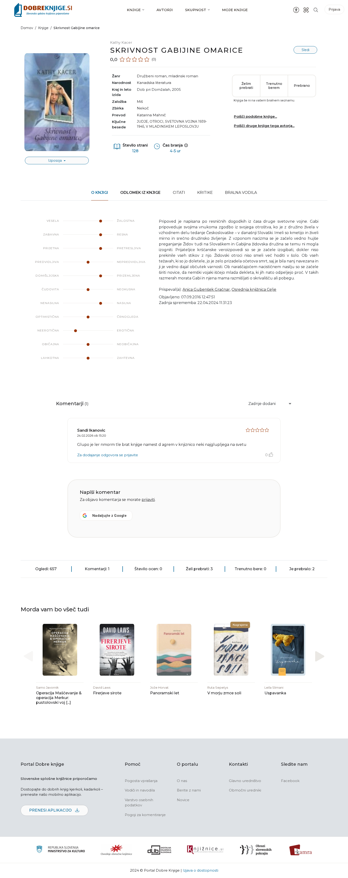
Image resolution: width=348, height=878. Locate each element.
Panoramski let (164, 693)
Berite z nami (189, 790)
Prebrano (302, 85)
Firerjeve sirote (107, 693)
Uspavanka (275, 693)
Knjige (134, 10)
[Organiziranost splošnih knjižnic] (116, 850)
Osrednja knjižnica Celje (254, 289)
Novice (183, 800)
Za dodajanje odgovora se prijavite (107, 455)
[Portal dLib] (160, 850)
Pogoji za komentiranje (145, 815)
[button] (319, 656)
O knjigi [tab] (99, 192)
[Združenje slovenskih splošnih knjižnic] (205, 850)
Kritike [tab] (205, 192)
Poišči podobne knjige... (255, 116)
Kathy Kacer (121, 42)
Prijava (334, 9)
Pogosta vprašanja (141, 780)
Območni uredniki (245, 790)
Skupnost (195, 10)
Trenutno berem (274, 86)
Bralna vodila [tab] (241, 192)
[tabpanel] (174, 294)
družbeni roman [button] (152, 76)
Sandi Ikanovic (91, 430)
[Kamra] (300, 850)
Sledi (305, 50)
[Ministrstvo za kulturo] (60, 850)
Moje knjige (235, 10)
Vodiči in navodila (140, 790)
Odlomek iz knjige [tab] (140, 192)
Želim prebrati (246, 86)
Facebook (290, 780)
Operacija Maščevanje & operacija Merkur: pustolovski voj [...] (59, 698)
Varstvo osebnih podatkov (139, 803)
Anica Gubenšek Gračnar (206, 289)
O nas (182, 780)
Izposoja (55, 160)
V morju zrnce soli (224, 693)
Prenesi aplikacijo (51, 810)
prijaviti (148, 499)
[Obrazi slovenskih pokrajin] (256, 850)
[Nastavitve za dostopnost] (296, 10)
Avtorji (164, 10)
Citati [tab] (179, 192)
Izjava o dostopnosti (200, 870)
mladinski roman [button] (183, 76)
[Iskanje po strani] (316, 10)
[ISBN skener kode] (306, 10)
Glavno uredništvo (245, 780)
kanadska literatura (154, 82)
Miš (140, 101)
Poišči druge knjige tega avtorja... (264, 125)
